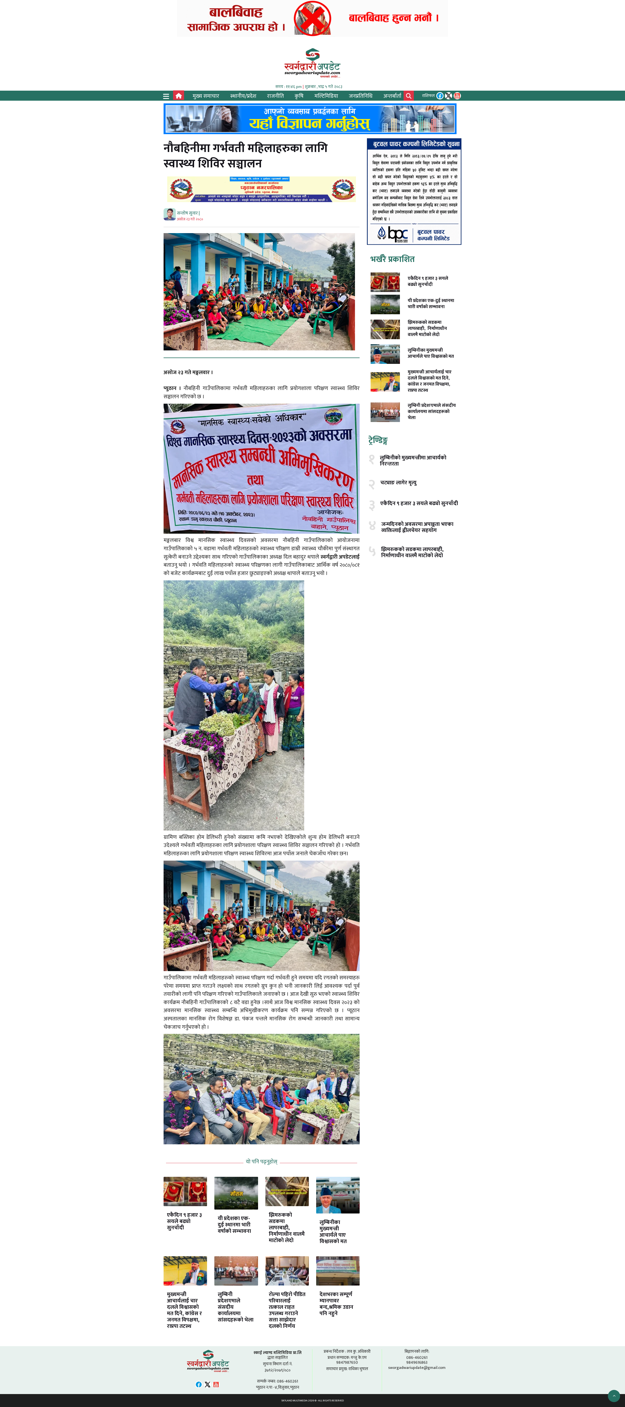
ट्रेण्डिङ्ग (378, 440)
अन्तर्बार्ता (392, 96)
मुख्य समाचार (206, 96)
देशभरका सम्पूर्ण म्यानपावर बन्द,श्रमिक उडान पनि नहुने (336, 1304)
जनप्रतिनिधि (361, 96)
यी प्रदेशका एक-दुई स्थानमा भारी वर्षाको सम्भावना (234, 1225)
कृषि (299, 96)
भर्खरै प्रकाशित (392, 259)
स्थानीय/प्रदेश (243, 96)
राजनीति (275, 96)
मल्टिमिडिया (326, 96)
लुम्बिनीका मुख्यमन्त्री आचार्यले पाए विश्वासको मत (333, 1232)
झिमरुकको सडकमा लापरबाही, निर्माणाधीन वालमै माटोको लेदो (287, 1228)
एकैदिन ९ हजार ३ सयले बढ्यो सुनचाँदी (184, 1221)
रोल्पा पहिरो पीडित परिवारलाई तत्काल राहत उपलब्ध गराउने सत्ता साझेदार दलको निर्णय (287, 1310)
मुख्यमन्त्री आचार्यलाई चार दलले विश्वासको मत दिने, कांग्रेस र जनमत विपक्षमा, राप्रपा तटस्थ (184, 1310)
